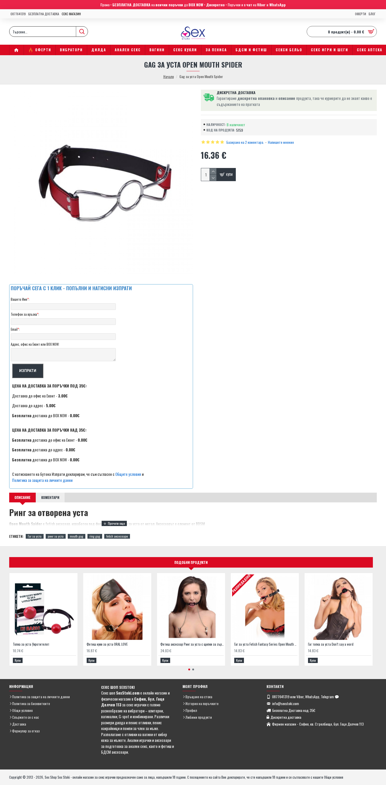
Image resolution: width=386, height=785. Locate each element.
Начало (168, 76)
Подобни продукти (191, 562)
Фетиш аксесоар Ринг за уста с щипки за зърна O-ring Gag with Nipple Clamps (192, 644)
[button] (189, 669)
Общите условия (128, 474)
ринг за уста (56, 536)
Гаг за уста (34, 536)
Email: (15, 329)
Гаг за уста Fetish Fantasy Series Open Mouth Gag (266, 644)
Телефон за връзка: (25, 314)
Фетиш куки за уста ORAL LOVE (107, 644)
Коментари (50, 497)
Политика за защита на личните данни (42, 480)
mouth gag (76, 536)
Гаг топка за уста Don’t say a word (330, 644)
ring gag (95, 536)
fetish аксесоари (117, 536)
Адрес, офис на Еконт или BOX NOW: (35, 344)
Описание (22, 497)
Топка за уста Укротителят (31, 644)
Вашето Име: (20, 299)
